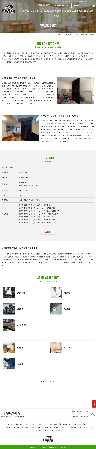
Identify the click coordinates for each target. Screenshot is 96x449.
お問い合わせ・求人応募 (61, 5)
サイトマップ (56, 431)
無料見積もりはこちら (80, 5)
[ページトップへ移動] (93, 414)
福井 (43, 381)
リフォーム (51, 381)
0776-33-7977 (23, 172)
